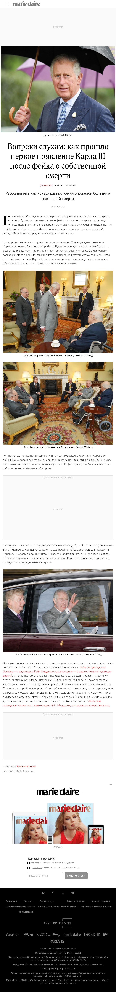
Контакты (28, 901)
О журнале (11, 901)
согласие (38, 863)
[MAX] (43, 893)
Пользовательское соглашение (20, 906)
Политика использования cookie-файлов (57, 906)
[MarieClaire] (26, 3)
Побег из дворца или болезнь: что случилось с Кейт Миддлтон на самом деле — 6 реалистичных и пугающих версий (57, 671)
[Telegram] (73, 893)
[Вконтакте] (53, 893)
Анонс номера (47, 901)
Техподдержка (26, 912)
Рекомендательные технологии (96, 906)
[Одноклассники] (63, 893)
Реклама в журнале (100, 901)
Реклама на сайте (75, 901)
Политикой (37, 868)
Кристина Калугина (26, 766)
